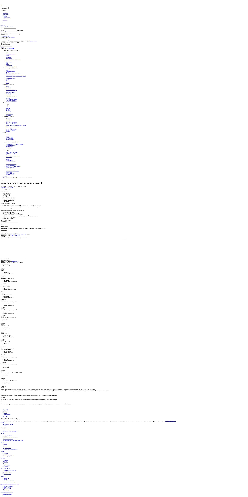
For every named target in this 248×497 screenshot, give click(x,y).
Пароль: (2, 30)
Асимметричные (9, 138)
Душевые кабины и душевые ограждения (15, 144)
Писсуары (8, 98)
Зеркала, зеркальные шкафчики (13, 155)
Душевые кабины (9, 146)
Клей (7, 63)
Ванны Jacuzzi (13, 177)
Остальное (8, 131)
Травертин (8, 81)
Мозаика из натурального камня (13, 73)
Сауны (7, 159)
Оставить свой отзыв (14, 234)
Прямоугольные (9, 137)
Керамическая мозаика (11, 74)
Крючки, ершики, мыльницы (12, 126)
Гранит (7, 79)
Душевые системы (10, 174)
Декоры (7, 55)
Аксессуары (8, 115)
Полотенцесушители (10, 130)
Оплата (4, 15)
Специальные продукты (11, 66)
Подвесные (8, 87)
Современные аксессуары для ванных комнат (16, 125)
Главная (5, 176)
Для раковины (9, 119)
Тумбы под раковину (10, 153)
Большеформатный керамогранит (13, 59)
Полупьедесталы (9, 114)
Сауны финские (9, 160)
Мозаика (7, 70)
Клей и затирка (9, 62)
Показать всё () (15, 261)
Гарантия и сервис (7, 17)
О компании (6, 14)
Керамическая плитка (10, 54)
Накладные (8, 111)
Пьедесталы (8, 112)
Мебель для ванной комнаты (12, 152)
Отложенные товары (5, 40)
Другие (7, 83)
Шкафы (7, 154)
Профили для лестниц (10, 165)
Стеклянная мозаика (10, 71)
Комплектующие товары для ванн (13, 140)
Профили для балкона (10, 167)
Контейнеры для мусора (11, 129)
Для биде (8, 121)
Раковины (8, 108)
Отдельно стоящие (10, 139)
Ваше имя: (3, 236)
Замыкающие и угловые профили (13, 166)
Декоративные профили (11, 164)
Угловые (7, 136)
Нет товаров (12, 37)
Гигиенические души (10, 173)
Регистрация (10, 26)
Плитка (7, 52)
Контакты (5, 20)
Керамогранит (9, 57)
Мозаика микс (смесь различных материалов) (16, 76)
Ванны (7, 134)
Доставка (5, 16)
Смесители (8, 118)
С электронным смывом (11, 100)
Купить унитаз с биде (10, 92)
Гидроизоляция (9, 65)
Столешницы (9, 157)
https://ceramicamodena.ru (170, 421)
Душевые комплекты (10, 169)
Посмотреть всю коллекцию (7, 187)
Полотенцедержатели (10, 128)
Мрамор (7, 80)
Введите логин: (4, 34)
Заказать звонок (33, 41)
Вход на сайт (3, 26)
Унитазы (7, 86)
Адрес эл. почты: (4, 237)
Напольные (8, 88)
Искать (2, 47)
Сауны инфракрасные (10, 161)
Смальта (7, 72)
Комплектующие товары (11, 90)
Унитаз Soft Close (10, 48)
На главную (5, 13)
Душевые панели (9, 147)
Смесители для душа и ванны (12, 171)
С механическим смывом (11, 99)
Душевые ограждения (10, 145)
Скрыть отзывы (23, 234)
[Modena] (3, 25)
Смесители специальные (11, 122)
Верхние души (9, 172)
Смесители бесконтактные (11, 123)
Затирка (7, 64)
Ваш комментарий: (5, 259)
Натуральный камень (10, 78)
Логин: (2, 29)
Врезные (7, 110)
